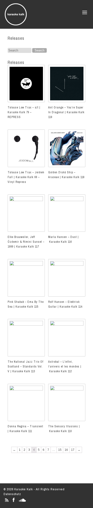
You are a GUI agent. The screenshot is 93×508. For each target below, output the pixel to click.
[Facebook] (13, 502)
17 (72, 450)
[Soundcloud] (22, 502)
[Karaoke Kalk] (16, 24)
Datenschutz (12, 494)
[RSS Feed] (7, 502)
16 (66, 450)
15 (60, 450)
